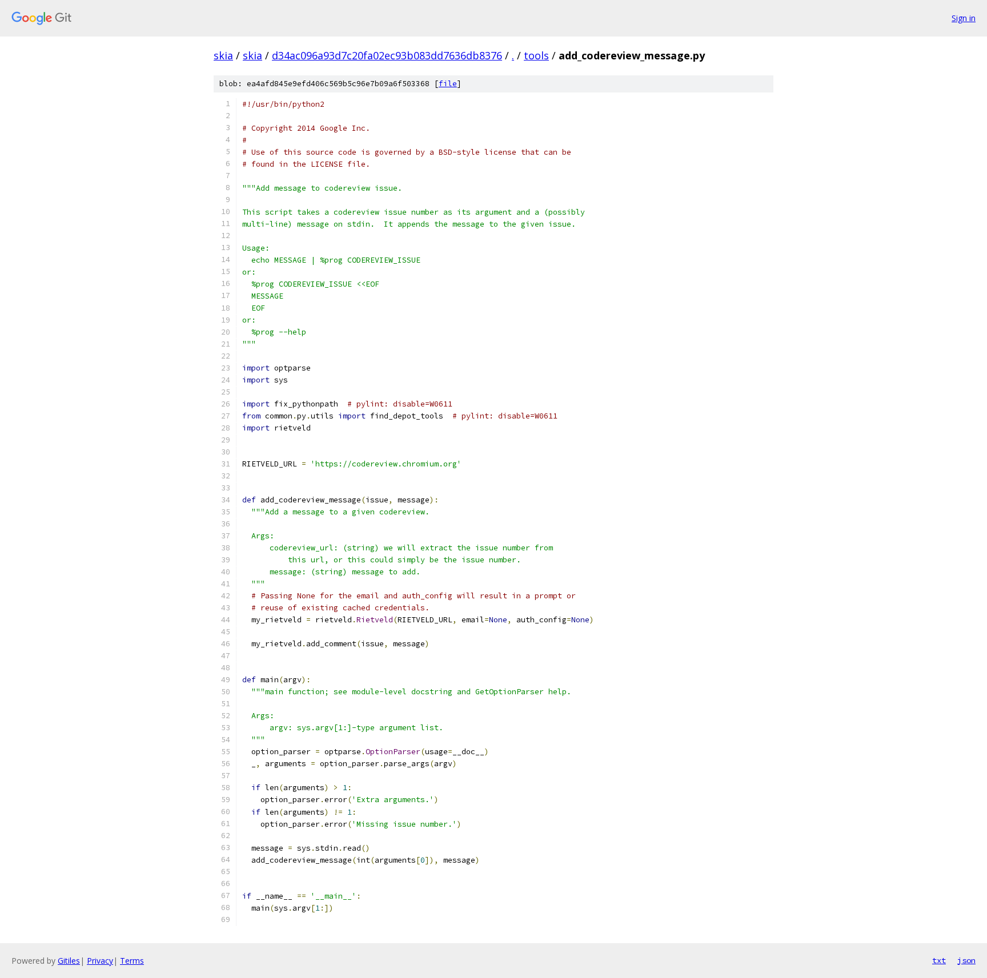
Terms (132, 960)
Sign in (964, 18)
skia (223, 55)
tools (536, 55)
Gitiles (69, 960)
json (966, 960)
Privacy (100, 960)
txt (939, 960)
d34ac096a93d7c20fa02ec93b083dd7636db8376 (387, 55)
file (448, 83)
